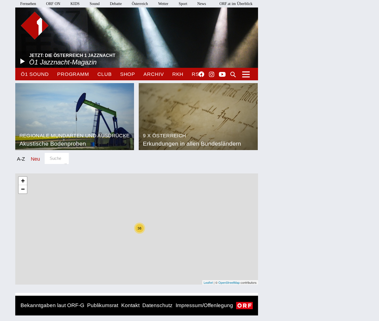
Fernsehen (28, 4)
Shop (127, 74)
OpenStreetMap (229, 282)
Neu (35, 159)
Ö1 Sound (35, 74)
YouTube (222, 75)
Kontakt (130, 305)
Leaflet (208, 282)
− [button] (23, 189)
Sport (183, 4)
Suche (233, 74)
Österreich (140, 4)
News (201, 4)
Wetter (163, 4)
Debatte (116, 4)
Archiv (153, 74)
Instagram (211, 74)
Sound (95, 4)
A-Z (21, 159)
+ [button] (23, 180)
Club (104, 74)
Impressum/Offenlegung (204, 305)
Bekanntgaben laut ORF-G (52, 305)
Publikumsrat (102, 305)
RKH (178, 74)
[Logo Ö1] (35, 25)
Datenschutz (157, 305)
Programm (73, 74)
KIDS (75, 4)
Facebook (201, 74)
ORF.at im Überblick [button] (235, 4)
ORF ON (53, 4)
